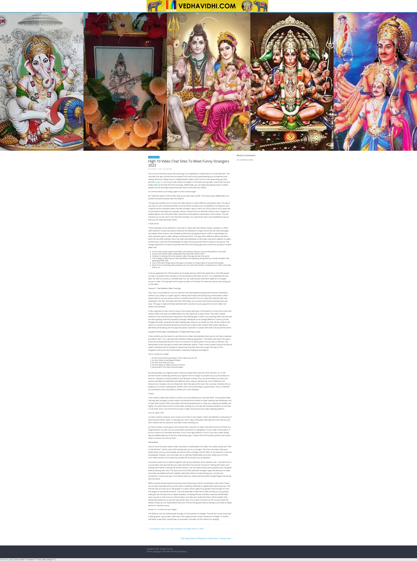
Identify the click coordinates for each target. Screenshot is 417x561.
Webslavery (4, 559)
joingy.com (159, 182)
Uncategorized (153, 157)
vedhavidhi (168, 169)
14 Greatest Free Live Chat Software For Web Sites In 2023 (175, 528)
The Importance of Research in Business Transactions (206, 538)
